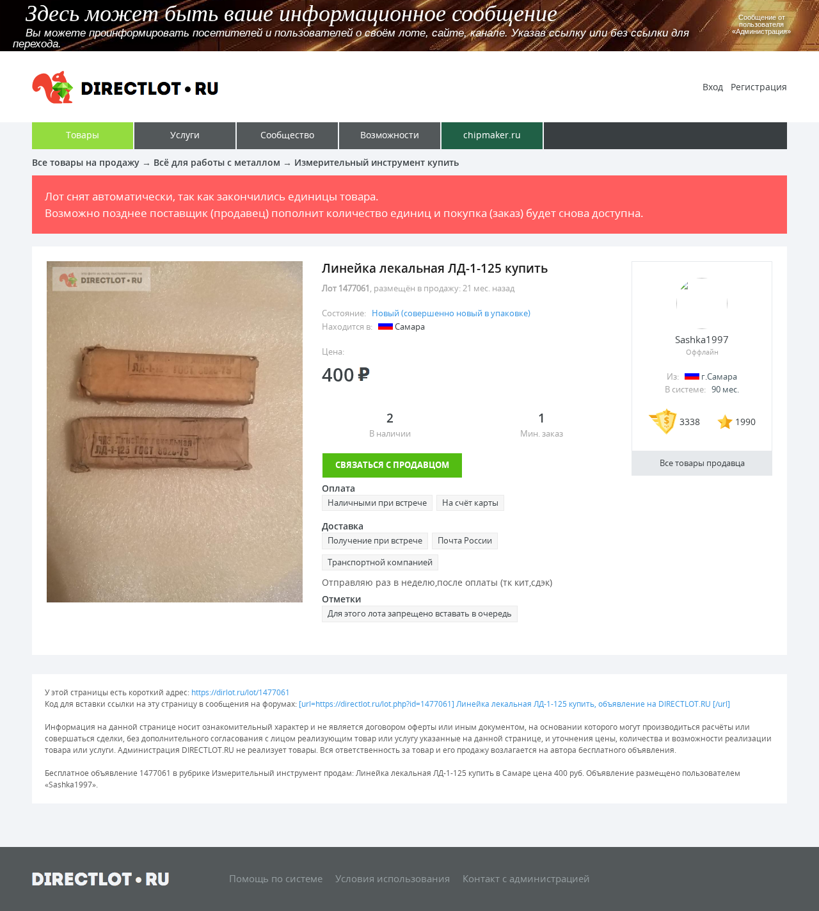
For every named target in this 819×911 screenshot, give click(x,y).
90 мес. (725, 389)
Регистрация (759, 87)
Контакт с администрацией (526, 878)
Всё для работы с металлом (217, 162)
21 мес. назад (488, 288)
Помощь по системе (275, 878)
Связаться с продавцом (392, 465)
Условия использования (392, 878)
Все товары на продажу (85, 162)
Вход (713, 87)
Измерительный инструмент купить (376, 162)
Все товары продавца (702, 463)
